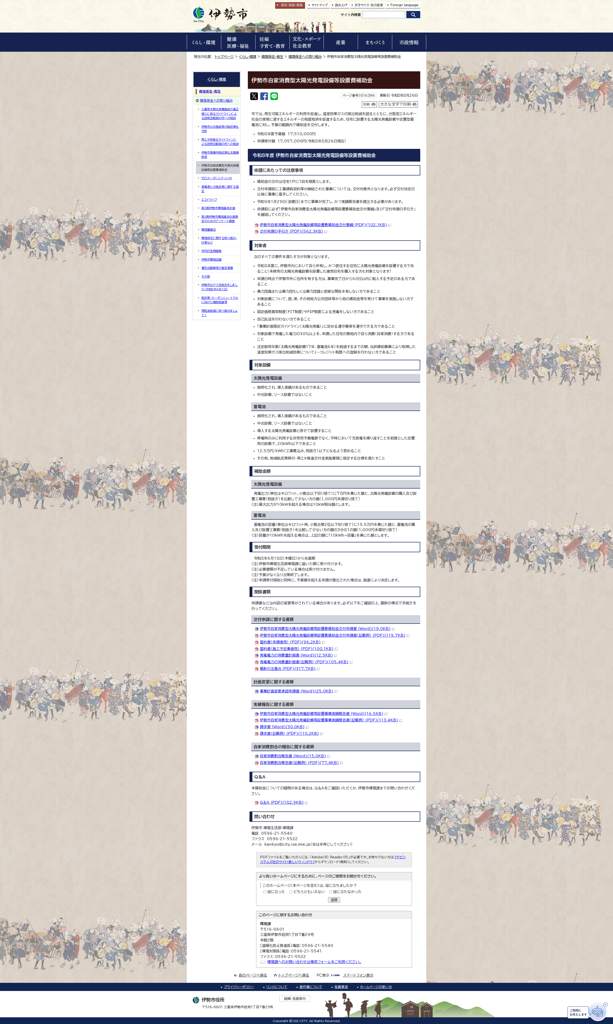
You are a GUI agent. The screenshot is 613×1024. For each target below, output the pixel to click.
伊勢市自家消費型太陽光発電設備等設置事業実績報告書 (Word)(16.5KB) (321, 713)
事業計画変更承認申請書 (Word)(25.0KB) (296, 691)
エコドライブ (209, 199)
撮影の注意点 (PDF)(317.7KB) (288, 668)
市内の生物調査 (211, 250)
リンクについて (276, 987)
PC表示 (323, 975)
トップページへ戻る (293, 975)
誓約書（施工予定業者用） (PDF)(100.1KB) (297, 649)
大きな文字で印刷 (395, 104)
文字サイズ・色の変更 (369, 5)
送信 (334, 900)
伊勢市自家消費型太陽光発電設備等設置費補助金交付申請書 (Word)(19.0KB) (325, 628)
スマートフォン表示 (358, 975)
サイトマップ (320, 5)
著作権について (311, 987)
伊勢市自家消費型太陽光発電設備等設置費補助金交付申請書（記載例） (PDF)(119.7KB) (332, 635)
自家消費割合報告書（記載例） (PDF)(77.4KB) (299, 763)
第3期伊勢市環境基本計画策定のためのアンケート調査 (219, 218)
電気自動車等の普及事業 (217, 267)
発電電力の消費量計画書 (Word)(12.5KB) (296, 655)
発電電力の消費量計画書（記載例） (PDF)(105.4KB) (304, 662)
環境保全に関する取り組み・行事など (219, 240)
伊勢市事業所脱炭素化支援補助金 (220, 154)
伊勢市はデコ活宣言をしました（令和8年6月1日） (219, 287)
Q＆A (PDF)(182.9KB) (282, 802)
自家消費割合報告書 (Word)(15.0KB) (293, 756)
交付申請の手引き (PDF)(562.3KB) (291, 231)
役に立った (276, 892)
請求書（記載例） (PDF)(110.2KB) (289, 733)
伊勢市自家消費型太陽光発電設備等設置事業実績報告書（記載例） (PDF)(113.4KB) (329, 720)
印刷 (366, 104)
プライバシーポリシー (239, 987)
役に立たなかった (347, 892)
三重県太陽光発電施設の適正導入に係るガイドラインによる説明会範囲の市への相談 (220, 113)
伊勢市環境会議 (211, 259)
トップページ (224, 56)
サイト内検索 (351, 15)
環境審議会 (208, 229)
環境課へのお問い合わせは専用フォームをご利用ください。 (314, 962)
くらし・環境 (247, 56)
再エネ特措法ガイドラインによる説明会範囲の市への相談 (220, 141)
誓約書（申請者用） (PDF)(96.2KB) (290, 642)
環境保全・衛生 (272, 56)
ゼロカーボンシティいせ (216, 178)
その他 (205, 276)
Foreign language (404, 5)
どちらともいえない (309, 892)
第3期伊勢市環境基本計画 (218, 208)
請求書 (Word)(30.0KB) (282, 727)
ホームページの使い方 (376, 987)
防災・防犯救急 (292, 5)
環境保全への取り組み (305, 56)
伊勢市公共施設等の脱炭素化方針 (220, 128)
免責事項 (341, 987)
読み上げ (341, 5)
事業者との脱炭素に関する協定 (220, 188)
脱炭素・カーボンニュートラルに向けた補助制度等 (219, 300)
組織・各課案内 (295, 998)
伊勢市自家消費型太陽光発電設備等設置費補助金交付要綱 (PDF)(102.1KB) (323, 225)
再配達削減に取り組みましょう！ (219, 312)
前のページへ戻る (253, 975)
